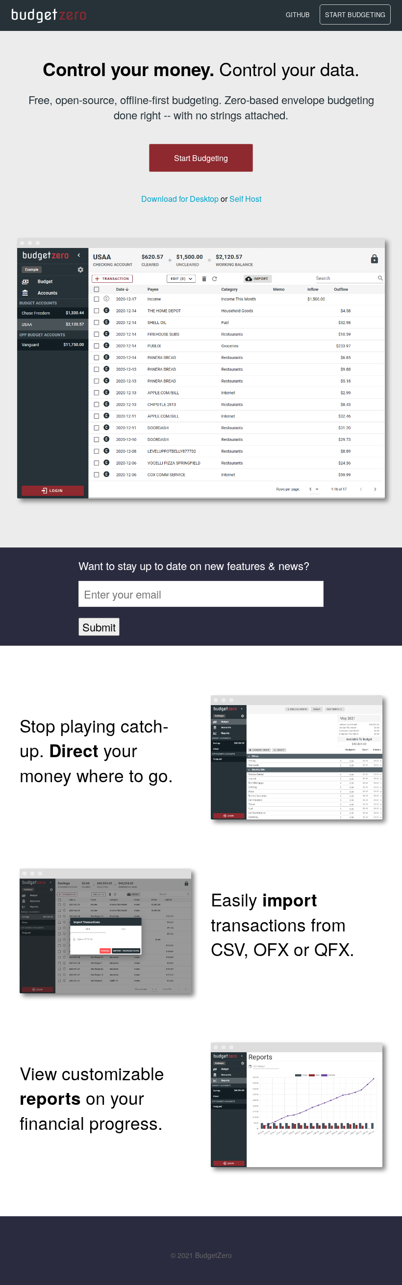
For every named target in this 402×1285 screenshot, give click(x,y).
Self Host (245, 198)
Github (298, 14)
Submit (99, 626)
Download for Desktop (180, 198)
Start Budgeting (355, 14)
